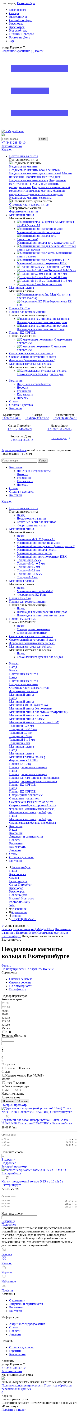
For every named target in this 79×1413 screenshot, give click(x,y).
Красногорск (17, 9)
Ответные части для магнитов (29, 204)
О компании (17, 1300)
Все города (59, 438)
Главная (7, 929)
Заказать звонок (12, 146)
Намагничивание (13, 1093)
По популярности (13, 969)
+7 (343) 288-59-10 (14, 142)
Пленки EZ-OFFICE (22, 791)
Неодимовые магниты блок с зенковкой (35, 170)
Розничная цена (12, 999)
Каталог (7, 501)
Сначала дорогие (20, 982)
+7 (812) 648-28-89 (20, 429)
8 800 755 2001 (11, 418)
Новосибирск (18, 30)
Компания (15, 380)
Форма (6, 1079)
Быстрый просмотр (14, 1105)
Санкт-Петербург (20, 20)
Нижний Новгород (21, 34)
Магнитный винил (21, 701)
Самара (14, 13)
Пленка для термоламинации (28, 774)
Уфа (12, 40)
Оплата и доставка (21, 404)
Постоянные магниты (23, 680)
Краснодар (16, 23)
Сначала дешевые (20, 979)
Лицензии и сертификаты (34, 384)
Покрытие (8, 1064)
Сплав (6, 1071)
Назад (21, 515)
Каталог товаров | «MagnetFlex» (33, 929)
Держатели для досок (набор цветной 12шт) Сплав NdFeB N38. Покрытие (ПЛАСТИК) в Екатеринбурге (37, 1121)
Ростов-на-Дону (19, 37)
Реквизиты (24, 391)
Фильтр (6, 965)
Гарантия (15, 1350)
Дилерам (22, 398)
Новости (22, 387)
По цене (48, 969)
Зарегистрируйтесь (14, 450)
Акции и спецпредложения (27, 1324)
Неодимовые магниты (23, 166)
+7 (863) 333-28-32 (21, 439)
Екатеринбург (26, 3)
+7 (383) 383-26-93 (60, 429)
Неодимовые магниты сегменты (30, 197)
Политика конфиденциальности (23, 1385)
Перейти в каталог (14, 1409)
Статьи (13, 401)
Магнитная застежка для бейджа (30, 819)
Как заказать (25, 394)
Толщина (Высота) (14, 1035)
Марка (6, 1028)
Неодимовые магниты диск (43, 176)
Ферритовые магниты (23, 211)
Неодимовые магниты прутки (43, 194)
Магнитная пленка (21, 753)
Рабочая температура (15, 1086)
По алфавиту (33, 969)
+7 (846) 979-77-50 (37, 418)
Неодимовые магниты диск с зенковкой (35, 173)
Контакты (15, 408)
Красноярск (17, 27)
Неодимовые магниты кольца (28, 180)
